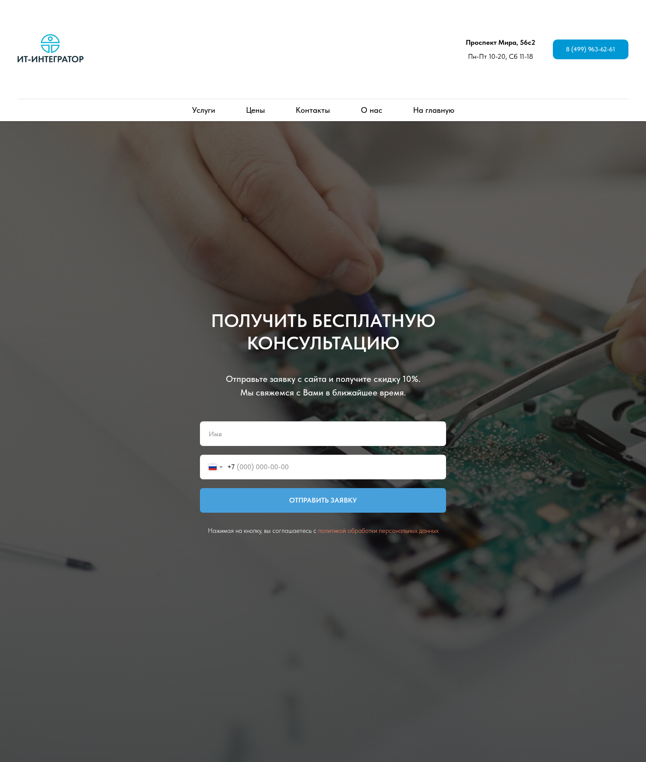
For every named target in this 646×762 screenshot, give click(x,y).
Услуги (203, 110)
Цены (255, 110)
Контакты (313, 110)
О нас (371, 110)
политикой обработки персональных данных (378, 531)
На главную (433, 110)
